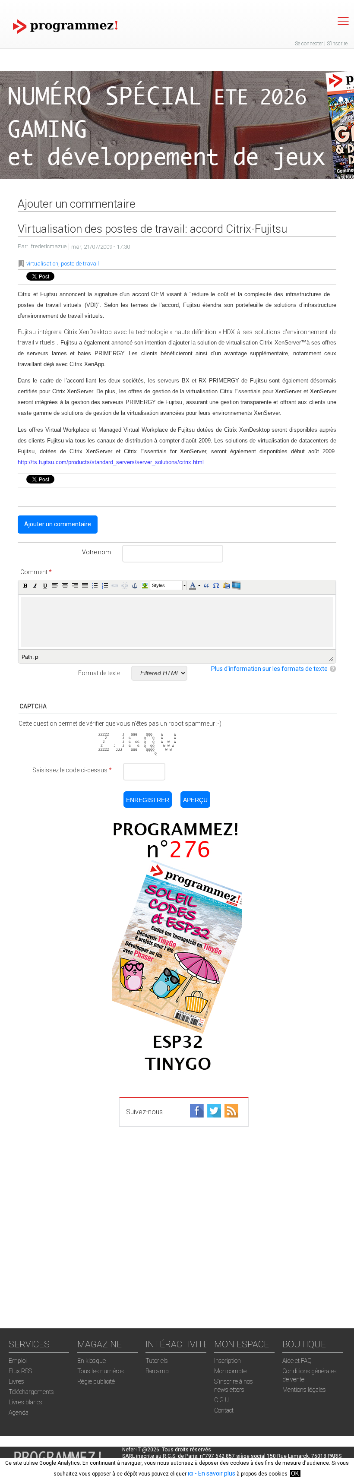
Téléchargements (31, 1391)
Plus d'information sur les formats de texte (269, 668)
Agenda (18, 1412)
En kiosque (91, 1360)
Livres (16, 1381)
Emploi (18, 1360)
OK (295, 1473)
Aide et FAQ (297, 1360)
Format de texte (99, 673)
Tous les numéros (100, 1371)
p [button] (36, 656)
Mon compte (230, 1371)
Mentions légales (304, 1389)
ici (190, 1473)
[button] (25, 585)
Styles (158, 585)
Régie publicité (96, 1381)
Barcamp (157, 1371)
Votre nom (96, 552)
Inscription (227, 1360)
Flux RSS (20, 1371)
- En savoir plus (214, 1473)
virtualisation (42, 263)
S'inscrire (337, 44)
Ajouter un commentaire (57, 524)
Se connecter (309, 44)
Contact (224, 1410)
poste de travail (80, 263)
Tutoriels (156, 1360)
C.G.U (221, 1400)
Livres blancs (25, 1402)
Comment (36, 572)
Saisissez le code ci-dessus (72, 770)
